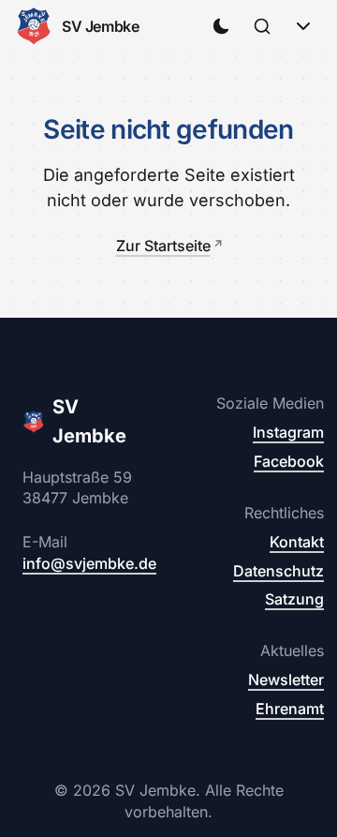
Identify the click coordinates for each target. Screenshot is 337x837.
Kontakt (297, 541)
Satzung (294, 599)
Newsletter (286, 679)
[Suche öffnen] (262, 26)
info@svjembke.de (89, 563)
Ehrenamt (290, 708)
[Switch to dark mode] (221, 26)
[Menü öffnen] (303, 26)
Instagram (288, 432)
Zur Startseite (163, 245)
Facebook (289, 461)
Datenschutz (278, 570)
